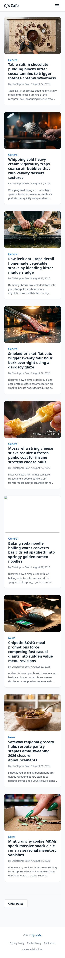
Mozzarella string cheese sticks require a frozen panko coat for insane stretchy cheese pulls (30, 455)
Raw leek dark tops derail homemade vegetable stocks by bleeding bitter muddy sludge (31, 265)
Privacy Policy (17, 943)
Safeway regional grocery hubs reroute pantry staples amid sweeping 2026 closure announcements (31, 750)
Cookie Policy (34, 943)
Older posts (15, 903)
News (11, 638)
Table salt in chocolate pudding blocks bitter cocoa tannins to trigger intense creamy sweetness (32, 71)
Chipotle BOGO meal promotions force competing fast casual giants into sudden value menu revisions (30, 651)
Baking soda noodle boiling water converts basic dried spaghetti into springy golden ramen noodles (31, 552)
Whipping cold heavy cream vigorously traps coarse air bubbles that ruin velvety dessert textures (29, 168)
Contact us (50, 943)
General (13, 60)
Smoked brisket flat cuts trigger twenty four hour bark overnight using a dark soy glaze (30, 360)
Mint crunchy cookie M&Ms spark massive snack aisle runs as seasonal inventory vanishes (32, 848)
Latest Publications (32, 949)
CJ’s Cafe (11, 5)
